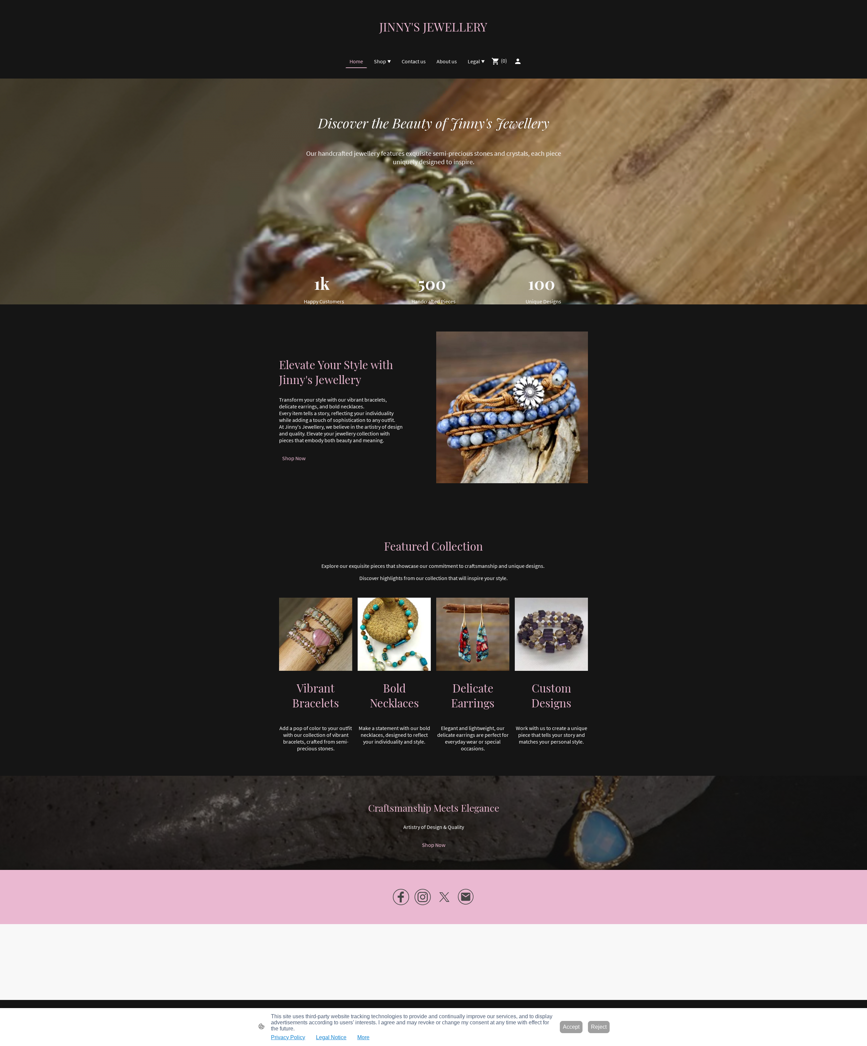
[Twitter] (444, 897)
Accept (571, 1027)
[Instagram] (423, 897)
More (363, 1037)
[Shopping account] (518, 61)
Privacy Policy (288, 1037)
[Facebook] (401, 897)
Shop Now (293, 458)
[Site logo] (433, 40)
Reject (599, 1027)
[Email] (466, 897)
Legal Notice (331, 1037)
